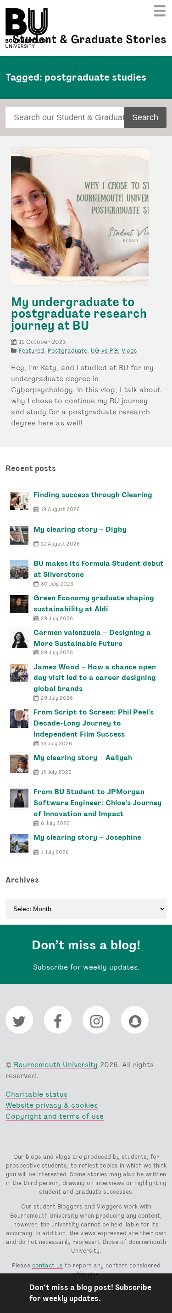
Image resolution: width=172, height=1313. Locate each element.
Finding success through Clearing (92, 495)
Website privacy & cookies (52, 1105)
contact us (47, 1265)
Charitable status (36, 1094)
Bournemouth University (27, 28)
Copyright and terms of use (55, 1116)
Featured (31, 350)
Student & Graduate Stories (89, 39)
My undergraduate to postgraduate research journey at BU (79, 313)
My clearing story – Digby (80, 529)
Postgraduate (67, 350)
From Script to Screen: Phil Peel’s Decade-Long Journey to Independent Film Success (93, 723)
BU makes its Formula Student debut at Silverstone (98, 568)
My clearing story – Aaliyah (82, 757)
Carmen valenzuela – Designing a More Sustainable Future (92, 637)
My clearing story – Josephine (87, 837)
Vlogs (129, 350)
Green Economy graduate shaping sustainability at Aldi (93, 603)
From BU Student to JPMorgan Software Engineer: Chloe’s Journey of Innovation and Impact (97, 803)
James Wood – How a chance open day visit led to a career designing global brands (94, 678)
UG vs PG (104, 350)
